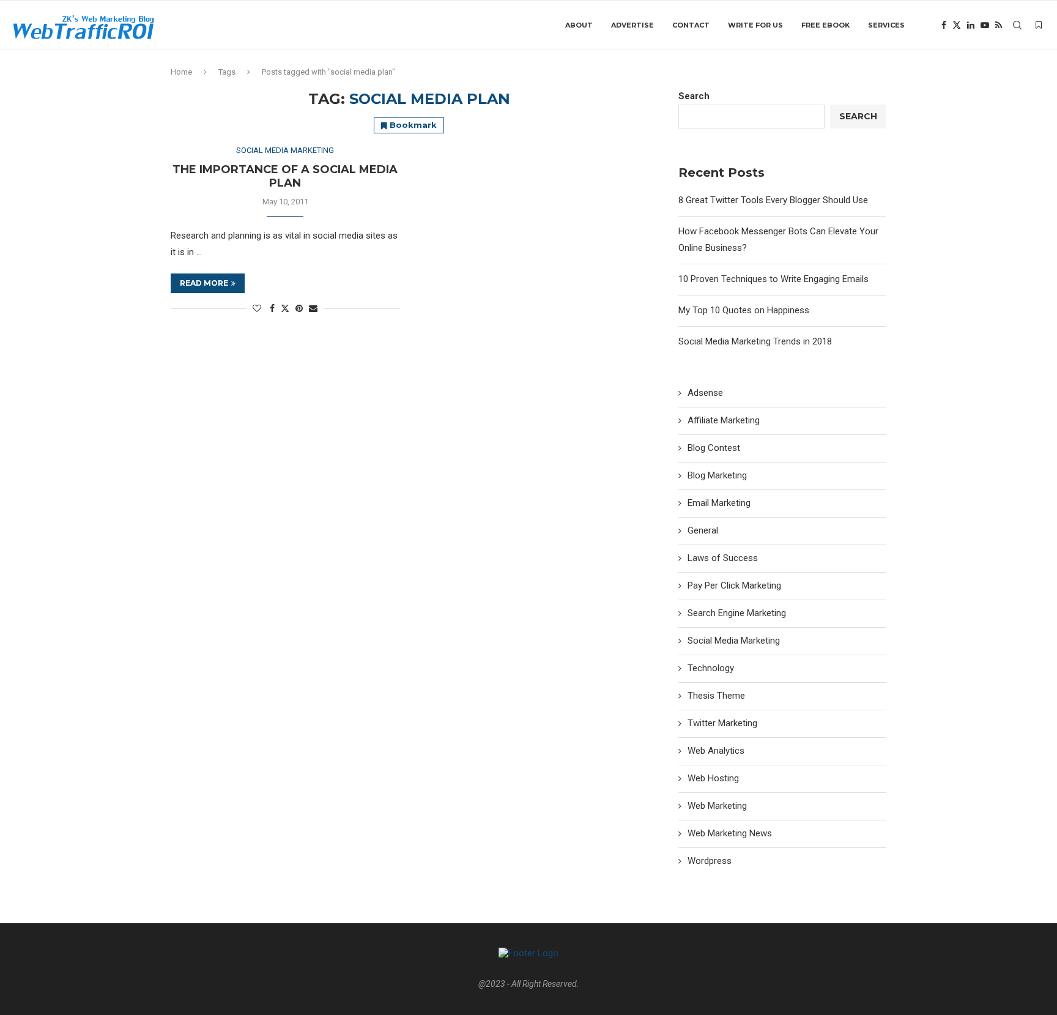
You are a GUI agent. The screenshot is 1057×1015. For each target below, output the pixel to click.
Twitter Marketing (722, 723)
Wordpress (710, 860)
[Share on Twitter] (285, 308)
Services (886, 25)
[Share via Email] (313, 308)
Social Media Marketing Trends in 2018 (755, 341)
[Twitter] (956, 25)
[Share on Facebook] (272, 308)
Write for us (755, 25)
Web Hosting (713, 778)
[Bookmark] (1039, 25)
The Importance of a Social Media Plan (285, 176)
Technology (711, 668)
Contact (691, 25)
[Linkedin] (970, 25)
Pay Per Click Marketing (734, 585)
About (579, 25)
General (703, 530)
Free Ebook (825, 25)
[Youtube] (985, 25)
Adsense (705, 392)
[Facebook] (943, 25)
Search (694, 96)
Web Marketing (717, 805)
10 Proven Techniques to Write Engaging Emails (773, 278)
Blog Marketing (717, 475)
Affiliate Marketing (724, 420)
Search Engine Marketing (737, 613)
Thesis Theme (716, 695)
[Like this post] (257, 308)
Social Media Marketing (734, 640)
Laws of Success (723, 557)
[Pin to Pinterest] (299, 308)
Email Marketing (719, 502)
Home (181, 71)
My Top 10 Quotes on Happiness (743, 310)
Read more (204, 283)
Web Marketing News (730, 833)
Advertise (632, 25)
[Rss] (998, 25)
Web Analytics (716, 750)
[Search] (1017, 25)
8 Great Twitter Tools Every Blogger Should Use (773, 200)
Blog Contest (714, 447)
